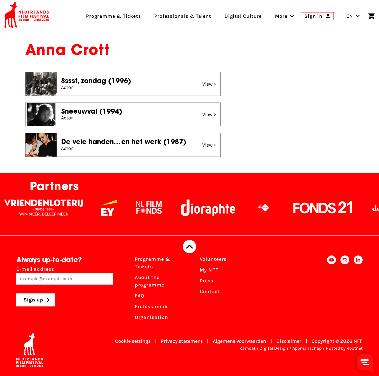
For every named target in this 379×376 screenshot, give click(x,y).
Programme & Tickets (152, 263)
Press (206, 281)
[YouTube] (331, 289)
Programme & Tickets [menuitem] (113, 16)
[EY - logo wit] (103, 207)
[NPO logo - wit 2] (257, 207)
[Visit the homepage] (26, 16)
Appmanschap (307, 348)
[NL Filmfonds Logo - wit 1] (143, 207)
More (281, 16)
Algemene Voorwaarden (239, 341)
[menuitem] (281, 16)
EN (349, 16)
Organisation (151, 317)
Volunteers (213, 259)
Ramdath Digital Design (263, 348)
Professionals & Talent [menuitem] (182, 16)
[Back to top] (189, 246)
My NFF (209, 270)
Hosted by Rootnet (344, 348)
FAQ (140, 296)
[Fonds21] (317, 207)
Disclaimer (288, 341)
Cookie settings (133, 341)
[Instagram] (344, 289)
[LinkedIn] (358, 289)
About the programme (149, 281)
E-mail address (35, 269)
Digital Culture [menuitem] (243, 16)
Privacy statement (182, 341)
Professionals (152, 306)
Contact (209, 291)
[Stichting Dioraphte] (202, 207)
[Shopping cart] (371, 16)
